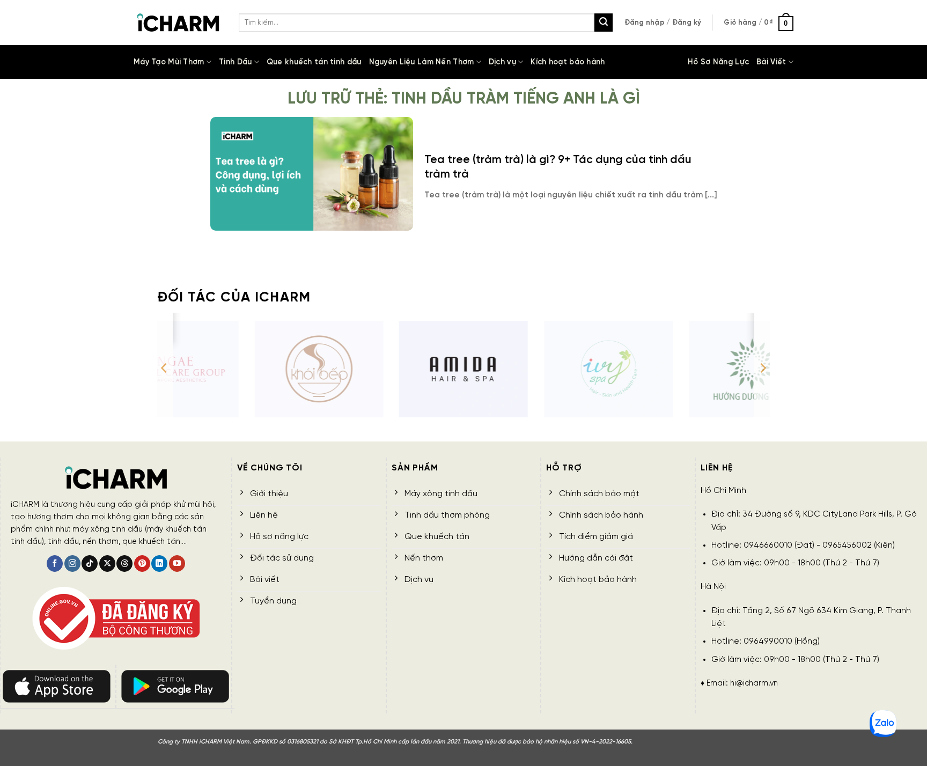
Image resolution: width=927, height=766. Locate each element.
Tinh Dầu (235, 62)
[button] (663, 22)
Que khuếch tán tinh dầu (314, 62)
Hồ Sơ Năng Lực (718, 62)
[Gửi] (603, 22)
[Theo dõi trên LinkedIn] (159, 563)
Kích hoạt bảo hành (568, 62)
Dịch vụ (502, 62)
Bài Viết (771, 62)
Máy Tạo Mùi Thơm (169, 62)
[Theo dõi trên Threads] (124, 563)
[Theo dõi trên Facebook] (55, 563)
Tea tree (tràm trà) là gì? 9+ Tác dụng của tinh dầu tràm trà (557, 167)
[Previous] (165, 368)
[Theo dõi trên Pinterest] (142, 563)
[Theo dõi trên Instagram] (72, 563)
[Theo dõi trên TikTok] (90, 563)
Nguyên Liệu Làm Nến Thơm (421, 62)
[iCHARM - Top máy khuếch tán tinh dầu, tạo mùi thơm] (178, 22)
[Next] (762, 368)
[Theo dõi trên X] (107, 563)
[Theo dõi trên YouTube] (177, 563)
